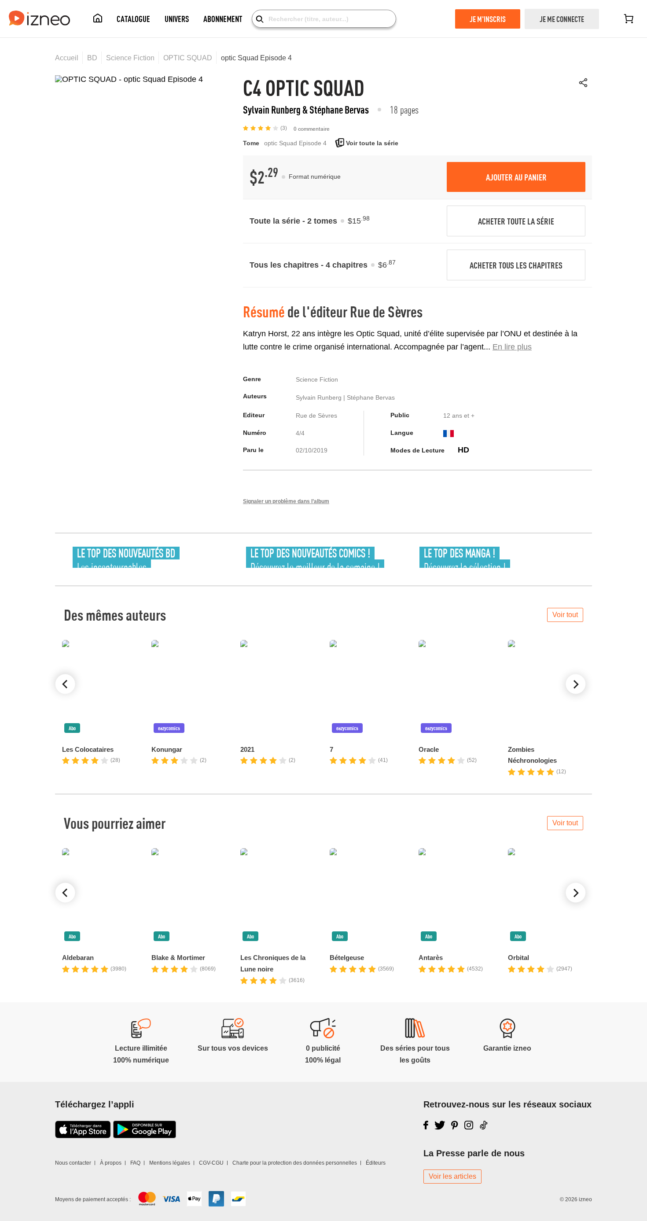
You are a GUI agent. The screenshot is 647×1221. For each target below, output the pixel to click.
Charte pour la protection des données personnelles (294, 1163)
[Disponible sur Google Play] (144, 1135)
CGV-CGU (211, 1163)
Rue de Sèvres (386, 311)
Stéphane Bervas (371, 397)
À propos (110, 1163)
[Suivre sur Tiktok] (484, 1125)
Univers (177, 19)
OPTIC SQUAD (187, 58)
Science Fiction (130, 58)
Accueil (66, 58)
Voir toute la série (371, 143)
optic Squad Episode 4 (256, 58)
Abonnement (222, 19)
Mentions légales (169, 1163)
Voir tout (565, 614)
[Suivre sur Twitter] (439, 1125)
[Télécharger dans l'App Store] (83, 1135)
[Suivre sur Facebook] (425, 1125)
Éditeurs (376, 1163)
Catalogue (133, 19)
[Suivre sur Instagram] (468, 1125)
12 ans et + (458, 415)
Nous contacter (73, 1163)
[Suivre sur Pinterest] (454, 1125)
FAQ (135, 1163)
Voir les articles (452, 1176)
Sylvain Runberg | (321, 397)
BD (92, 58)
